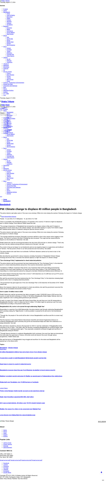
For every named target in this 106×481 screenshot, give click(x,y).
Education (9, 17)
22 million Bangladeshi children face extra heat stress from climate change (23, 352)
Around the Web (8, 84)
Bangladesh (6, 12)
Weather (9, 21)
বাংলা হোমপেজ (102, 421)
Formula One (10, 54)
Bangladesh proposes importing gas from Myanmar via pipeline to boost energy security (27, 370)
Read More (3, 349)
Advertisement (7, 447)
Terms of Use (7, 443)
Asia (8, 37)
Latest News (4, 388)
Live (4, 95)
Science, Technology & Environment (13, 82)
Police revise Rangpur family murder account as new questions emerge (22, 391)
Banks (8, 29)
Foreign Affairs (11, 118)
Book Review (10, 75)
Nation (8, 120)
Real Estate (10, 34)
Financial (5, 68)
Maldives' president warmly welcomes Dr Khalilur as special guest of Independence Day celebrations (31, 376)
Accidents (10, 24)
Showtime (6, 67)
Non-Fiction (10, 79)
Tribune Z (6, 64)
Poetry (9, 73)
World (5, 35)
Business (5, 26)
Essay (8, 81)
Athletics (9, 53)
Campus (9, 23)
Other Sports (10, 56)
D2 (4, 70)
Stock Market (11, 32)
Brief (4, 87)
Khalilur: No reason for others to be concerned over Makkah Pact (20, 409)
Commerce (10, 31)
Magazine (6, 65)
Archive (5, 92)
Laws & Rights (11, 15)
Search (5, 435)
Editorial (9, 60)
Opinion (5, 57)
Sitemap (5, 446)
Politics (9, 20)
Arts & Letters (7, 71)
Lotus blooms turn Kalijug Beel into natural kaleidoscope (17, 415)
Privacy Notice (7, 444)
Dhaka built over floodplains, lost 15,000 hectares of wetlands (19, 382)
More (4, 181)
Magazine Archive (8, 90)
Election (9, 117)
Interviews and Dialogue (10, 86)
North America (11, 45)
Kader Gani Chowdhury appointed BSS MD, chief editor (17, 397)
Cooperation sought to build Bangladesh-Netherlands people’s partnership (23, 358)
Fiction (9, 76)
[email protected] (5, 460)
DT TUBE (6, 93)
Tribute (9, 78)
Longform (9, 62)
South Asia (10, 39)
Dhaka (8, 18)
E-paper (5, 9)
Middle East (10, 42)
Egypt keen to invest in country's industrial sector (15, 364)
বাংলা (1, 110)
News (5, 110)
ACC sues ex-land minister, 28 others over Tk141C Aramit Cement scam (22, 403)
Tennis (8, 51)
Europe (9, 43)
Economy (9, 28)
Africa (8, 40)
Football (9, 50)
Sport (5, 46)
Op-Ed (8, 59)
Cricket (9, 48)
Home (5, 10)
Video (5, 433)
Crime (8, 14)
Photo (5, 89)
